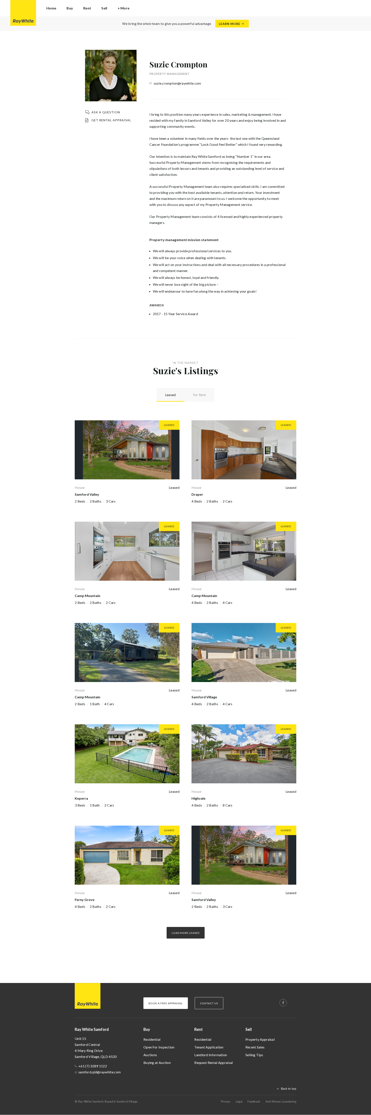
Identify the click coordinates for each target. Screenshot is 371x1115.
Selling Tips (254, 1055)
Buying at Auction (157, 1062)
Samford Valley (87, 494)
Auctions (150, 1055)
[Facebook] (283, 1002)
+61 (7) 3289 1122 (92, 1066)
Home (51, 8)
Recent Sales (255, 1047)
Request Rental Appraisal (213, 1062)
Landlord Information (210, 1055)
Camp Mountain (87, 596)
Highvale (198, 798)
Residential (151, 1039)
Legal (239, 1101)
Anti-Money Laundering (281, 1101)
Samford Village (204, 697)
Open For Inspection (159, 1047)
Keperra (81, 798)
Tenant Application (208, 1047)
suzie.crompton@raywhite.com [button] (177, 83)
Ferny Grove (84, 900)
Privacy (226, 1101)
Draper (197, 494)
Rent (198, 1029)
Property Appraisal (260, 1039)
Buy (146, 1029)
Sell (248, 1029)
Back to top (288, 1088)
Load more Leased (185, 932)
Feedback (254, 1101)
